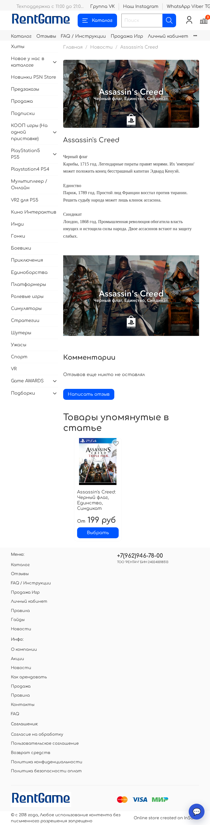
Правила (20, 610)
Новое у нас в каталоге (27, 62)
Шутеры (21, 332)
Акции (17, 659)
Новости (101, 47)
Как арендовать (29, 677)
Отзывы (46, 36)
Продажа (22, 101)
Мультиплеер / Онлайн (29, 184)
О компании (24, 649)
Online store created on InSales (166, 818)
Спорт (19, 356)
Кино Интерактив (33, 212)
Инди (17, 224)
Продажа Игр (127, 36)
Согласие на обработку (37, 734)
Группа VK (102, 6)
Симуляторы (26, 308)
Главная (73, 47)
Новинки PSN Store (33, 77)
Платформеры (28, 284)
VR (14, 368)
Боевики (21, 248)
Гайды (18, 619)
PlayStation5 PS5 (25, 154)
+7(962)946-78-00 (140, 556)
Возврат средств (30, 752)
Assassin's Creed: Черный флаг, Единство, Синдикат (96, 500)
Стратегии (25, 320)
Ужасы (18, 344)
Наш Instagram (140, 6)
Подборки (23, 393)
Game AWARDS (27, 381)
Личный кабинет (168, 36)
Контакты (22, 704)
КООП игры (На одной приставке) (29, 132)
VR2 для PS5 (24, 200)
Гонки (18, 236)
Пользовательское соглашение (45, 743)
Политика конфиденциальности (46, 762)
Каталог (102, 20)
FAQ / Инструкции (83, 36)
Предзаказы (25, 89)
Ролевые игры (27, 296)
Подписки (23, 113)
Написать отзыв (89, 394)
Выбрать (98, 532)
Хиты (17, 46)
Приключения (27, 260)
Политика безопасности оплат (46, 771)
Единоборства (29, 272)
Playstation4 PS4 (30, 169)
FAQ (15, 714)
